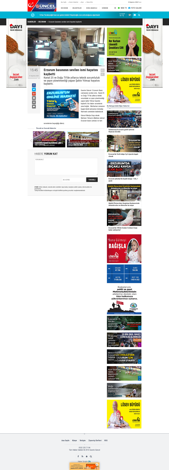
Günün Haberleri (73, 2)
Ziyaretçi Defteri (95, 440)
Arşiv (82, 2)
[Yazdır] (34, 102)
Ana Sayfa (63, 2)
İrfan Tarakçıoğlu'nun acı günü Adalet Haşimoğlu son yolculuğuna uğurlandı (70, 15)
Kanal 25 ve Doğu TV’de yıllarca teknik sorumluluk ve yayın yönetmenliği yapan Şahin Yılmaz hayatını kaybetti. (72, 80)
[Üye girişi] (86, 456)
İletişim (83, 440)
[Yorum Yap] (34, 106)
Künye (74, 440)
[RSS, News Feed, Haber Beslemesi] (82, 456)
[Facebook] (34, 85)
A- (103, 74)
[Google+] (34, 94)
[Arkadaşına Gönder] (34, 98)
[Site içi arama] (139, 15)
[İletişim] (135, 15)
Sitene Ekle (89, 2)
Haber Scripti (82, 461)
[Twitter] (34, 89)
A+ (102, 70)
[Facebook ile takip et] (78, 456)
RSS (105, 440)
